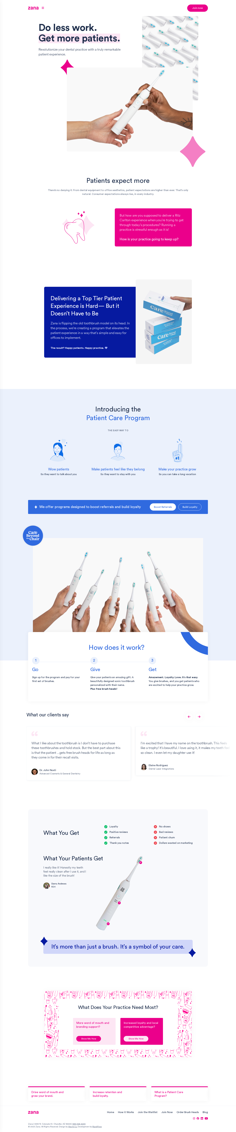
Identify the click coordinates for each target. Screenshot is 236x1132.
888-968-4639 (79, 1124)
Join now (197, 8)
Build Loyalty (190, 507)
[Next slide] (199, 716)
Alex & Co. (72, 1127)
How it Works (126, 1112)
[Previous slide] (189, 716)
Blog (205, 1112)
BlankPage (97, 1127)
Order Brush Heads (188, 1112)
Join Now (167, 1112)
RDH (53, 887)
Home (110, 1112)
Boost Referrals (163, 507)
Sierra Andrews (58, 884)
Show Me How (88, 1039)
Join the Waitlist (147, 1112)
